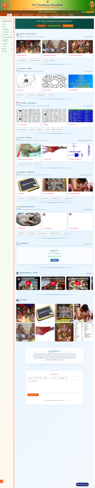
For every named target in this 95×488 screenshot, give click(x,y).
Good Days (40, 129)
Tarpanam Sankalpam (68, 198)
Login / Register (90, 11)
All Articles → (88, 36)
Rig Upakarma (21, 233)
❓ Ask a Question (67, 25)
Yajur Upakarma (31, 233)
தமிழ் (83, 11)
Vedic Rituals (20, 198)
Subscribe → (89, 273)
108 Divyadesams (21, 60)
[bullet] (41, 378)
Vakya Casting (30, 94)
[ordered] (39, 378)
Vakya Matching (41, 94)
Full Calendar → (88, 105)
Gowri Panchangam (57, 129)
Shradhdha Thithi (55, 198)
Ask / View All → (88, 244)
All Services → (88, 71)
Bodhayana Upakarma (54, 233)
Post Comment (33, 394)
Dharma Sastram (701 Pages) (24, 164)
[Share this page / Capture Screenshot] (1, 481)
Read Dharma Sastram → (86, 140)
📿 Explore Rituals (41, 25)
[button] (46, 378)
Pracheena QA (37, 164)
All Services (20, 94)
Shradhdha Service (44, 198)
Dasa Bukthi (50, 94)
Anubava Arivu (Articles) (49, 60)
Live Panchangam (21, 129)
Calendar (31, 129)
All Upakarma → (88, 209)
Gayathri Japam (66, 233)
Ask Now (54, 260)
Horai (48, 129)
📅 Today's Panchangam (54, 25)
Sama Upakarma (42, 233)
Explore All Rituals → (86, 175)
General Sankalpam (32, 198)
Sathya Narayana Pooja (35, 60)
